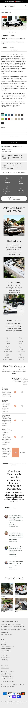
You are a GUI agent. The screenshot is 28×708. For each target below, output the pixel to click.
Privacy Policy (4, 655)
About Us (3, 642)
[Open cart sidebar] (26, 6)
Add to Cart (14, 136)
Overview (4, 47)
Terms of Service (5, 657)
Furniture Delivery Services (7, 646)
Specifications (14, 50)
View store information (6, 151)
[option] (14, 497)
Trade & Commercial (6, 648)
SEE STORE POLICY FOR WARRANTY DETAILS (14, 172)
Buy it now (14, 142)
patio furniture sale (5, 103)
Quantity (3, 127)
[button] (14, 23)
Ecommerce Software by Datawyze (15, 703)
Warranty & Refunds (6, 650)
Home (2, 12)
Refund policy (4, 659)
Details (12, 47)
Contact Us (3, 644)
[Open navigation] (2, 6)
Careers (3, 653)
